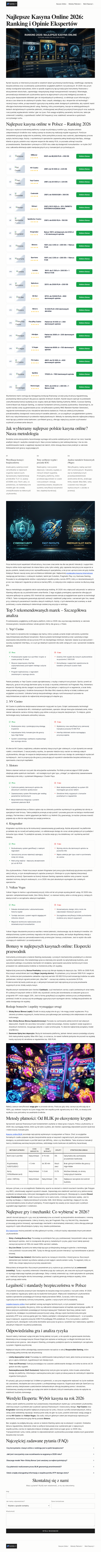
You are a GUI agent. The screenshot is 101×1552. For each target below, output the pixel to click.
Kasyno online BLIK (14, 1134)
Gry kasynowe (12, 1231)
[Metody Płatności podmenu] (82, 1546)
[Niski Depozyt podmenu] (94, 1546)
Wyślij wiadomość (50, 1531)
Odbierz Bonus (84, 156)
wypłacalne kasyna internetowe (79, 573)
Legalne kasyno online (15, 1304)
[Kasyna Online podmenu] (68, 1546)
